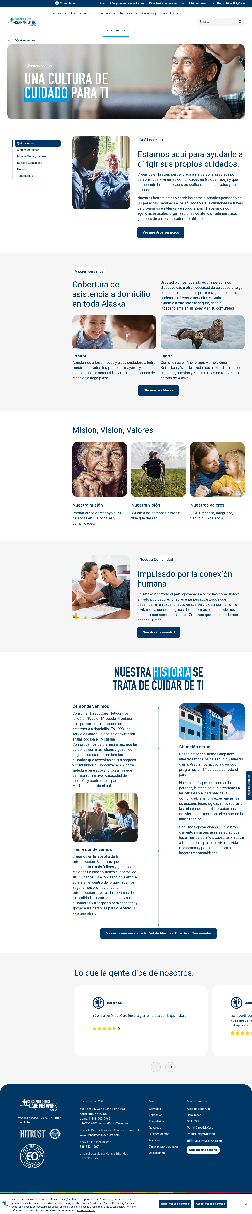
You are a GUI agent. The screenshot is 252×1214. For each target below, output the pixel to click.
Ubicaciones (197, 3)
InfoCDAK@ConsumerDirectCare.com (104, 1123)
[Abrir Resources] (136, 13)
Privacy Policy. (86, 1210)
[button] (156, 1067)
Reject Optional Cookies (175, 1203)
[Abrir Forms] (114, 13)
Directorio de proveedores (167, 3)
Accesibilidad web (199, 1109)
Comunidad (194, 1115)
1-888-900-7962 (99, 1118)
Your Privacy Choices (208, 1141)
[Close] (246, 1204)
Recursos (155, 1127)
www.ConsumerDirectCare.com (100, 1135)
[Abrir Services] (65, 13)
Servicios (155, 1109)
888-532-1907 (89, 1146)
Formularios (156, 1121)
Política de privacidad (201, 1134)
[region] (126, 1204)
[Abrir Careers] (177, 13)
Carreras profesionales (164, 1146)
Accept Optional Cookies (210, 1203)
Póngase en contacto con (127, 3)
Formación (155, 1115)
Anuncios (155, 1140)
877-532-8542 (89, 1158)
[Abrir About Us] (128, 30)
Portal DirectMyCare (200, 1127)
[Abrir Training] (89, 13)
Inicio (101, 3)
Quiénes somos (159, 1134)
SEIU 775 (193, 1121)
